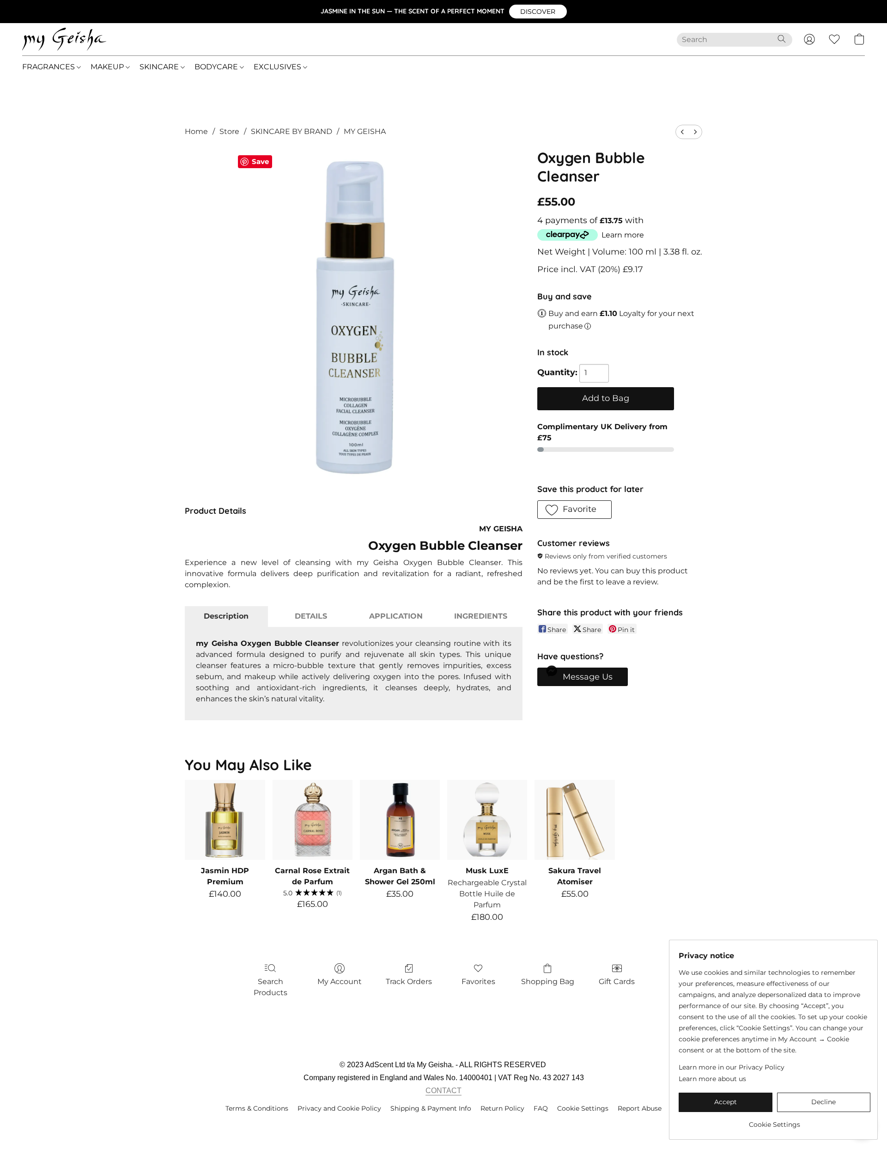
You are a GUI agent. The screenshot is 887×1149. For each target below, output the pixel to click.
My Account (339, 981)
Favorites (478, 981)
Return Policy (502, 1108)
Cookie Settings (582, 1108)
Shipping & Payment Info (430, 1108)
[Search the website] (782, 38)
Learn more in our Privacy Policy (731, 1067)
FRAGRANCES (49, 66)
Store (229, 131)
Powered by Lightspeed (444, 1124)
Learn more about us (712, 1079)
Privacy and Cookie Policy (339, 1108)
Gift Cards (617, 981)
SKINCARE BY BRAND (291, 131)
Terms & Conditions (256, 1108)
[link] (774, 1121)
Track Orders (409, 981)
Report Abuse (640, 1108)
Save (260, 161)
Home (196, 131)
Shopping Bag (547, 981)
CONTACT (443, 1090)
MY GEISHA (365, 131)
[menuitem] (682, 132)
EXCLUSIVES (278, 66)
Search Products (270, 987)
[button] (538, 11)
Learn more (622, 235)
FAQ (541, 1108)
